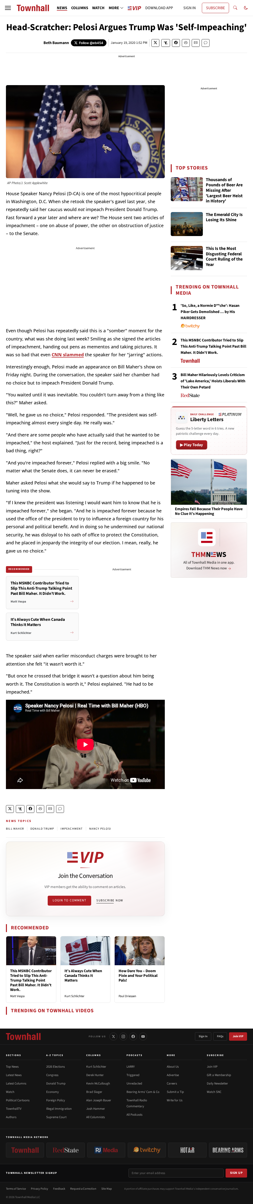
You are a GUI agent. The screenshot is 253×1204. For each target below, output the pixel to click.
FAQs (220, 1036)
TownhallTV (13, 1109)
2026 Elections (55, 1066)
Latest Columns (16, 1083)
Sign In (203, 1036)
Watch (10, 1092)
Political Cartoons (17, 1100)
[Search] (235, 8)
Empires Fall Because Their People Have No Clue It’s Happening (209, 511)
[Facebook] (133, 1036)
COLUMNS (79, 8)
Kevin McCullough (98, 1083)
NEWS (62, 8)
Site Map (106, 1189)
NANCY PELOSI (100, 829)
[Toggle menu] (8, 8)
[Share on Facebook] (176, 43)
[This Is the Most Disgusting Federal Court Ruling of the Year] (187, 258)
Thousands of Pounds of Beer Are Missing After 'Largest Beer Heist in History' (224, 190)
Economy (52, 1092)
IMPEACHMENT (72, 829)
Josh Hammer (95, 1109)
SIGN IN (189, 8)
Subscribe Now (109, 900)
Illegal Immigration (59, 1109)
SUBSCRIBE (215, 8)
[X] (113, 1036)
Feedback (59, 1189)
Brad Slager (94, 1092)
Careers (172, 1083)
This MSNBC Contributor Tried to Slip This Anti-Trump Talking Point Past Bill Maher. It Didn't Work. (31, 980)
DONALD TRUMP (42, 829)
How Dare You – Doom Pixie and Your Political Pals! (138, 975)
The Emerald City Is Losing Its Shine (224, 217)
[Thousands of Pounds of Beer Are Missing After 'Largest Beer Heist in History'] (187, 189)
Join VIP (238, 1036)
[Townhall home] (23, 1036)
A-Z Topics (54, 1055)
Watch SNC (214, 1092)
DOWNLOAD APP (159, 8)
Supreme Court (56, 1117)
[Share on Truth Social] (165, 43)
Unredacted (134, 1083)
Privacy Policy (39, 1189)
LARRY (130, 1066)
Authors (11, 1117)
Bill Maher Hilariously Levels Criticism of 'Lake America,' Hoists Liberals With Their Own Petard (213, 381)
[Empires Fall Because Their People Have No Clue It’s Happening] (209, 481)
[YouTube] (143, 1036)
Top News (12, 1066)
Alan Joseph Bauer (98, 1100)
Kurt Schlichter (74, 996)
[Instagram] (123, 1036)
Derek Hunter (95, 1075)
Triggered (132, 1075)
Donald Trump (55, 1083)
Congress (52, 1075)
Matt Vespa (17, 996)
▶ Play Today (191, 445)
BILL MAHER (15, 829)
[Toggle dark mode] (245, 8)
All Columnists (95, 1117)
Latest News (13, 1075)
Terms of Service (16, 1189)
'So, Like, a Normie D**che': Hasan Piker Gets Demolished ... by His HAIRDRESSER (210, 312)
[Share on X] (155, 43)
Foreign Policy (55, 1100)
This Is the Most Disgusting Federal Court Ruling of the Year (224, 257)
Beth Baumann (56, 43)
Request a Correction (83, 1189)
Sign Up (236, 1173)
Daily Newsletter (217, 1083)
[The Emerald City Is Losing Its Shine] (187, 224)
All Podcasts (134, 1114)
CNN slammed (68, 355)
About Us (173, 1066)
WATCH (98, 8)
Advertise (173, 1075)
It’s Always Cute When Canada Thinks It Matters (83, 975)
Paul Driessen (127, 996)
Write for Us (174, 1100)
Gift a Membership (219, 1075)
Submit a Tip (175, 1092)
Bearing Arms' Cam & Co (142, 1092)
